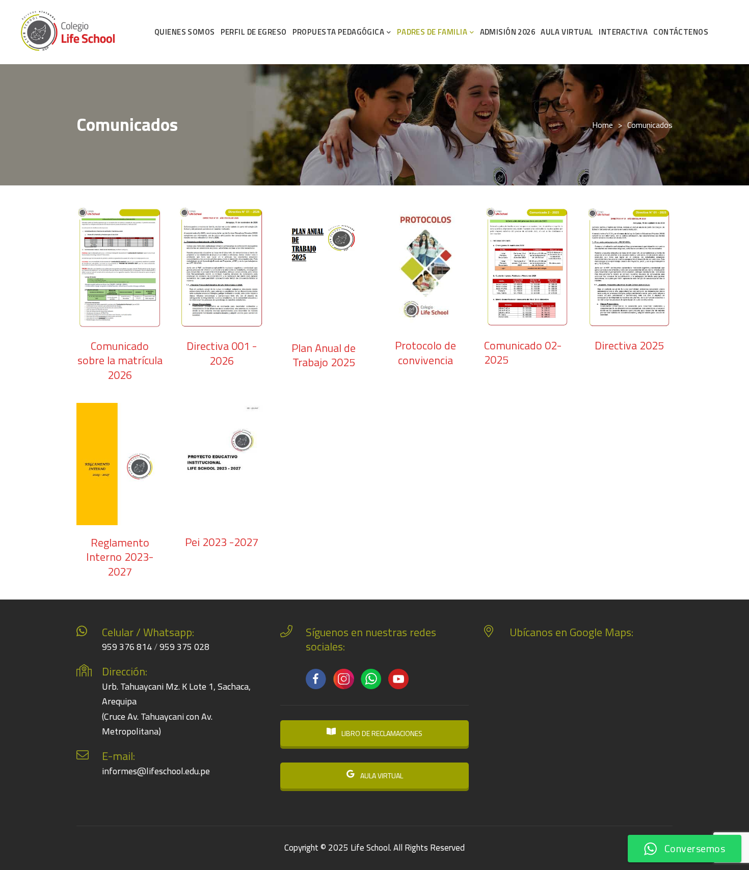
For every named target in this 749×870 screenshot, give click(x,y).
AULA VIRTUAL (381, 775)
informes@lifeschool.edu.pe (156, 771)
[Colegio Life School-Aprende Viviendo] (68, 32)
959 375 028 (184, 647)
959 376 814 (127, 647)
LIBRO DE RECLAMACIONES (381, 733)
